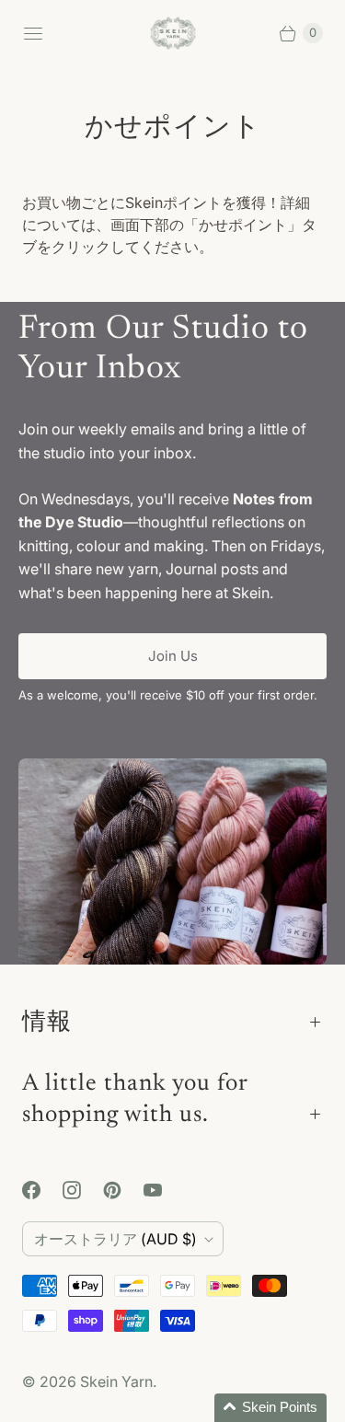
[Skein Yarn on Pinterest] (123, 1190)
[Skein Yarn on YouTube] (164, 1190)
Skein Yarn (116, 1381)
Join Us (173, 656)
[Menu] (33, 33)
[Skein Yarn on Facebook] (42, 1190)
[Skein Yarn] (173, 33)
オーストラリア (115, 1239)
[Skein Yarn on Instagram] (83, 1190)
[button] (270, 1407)
